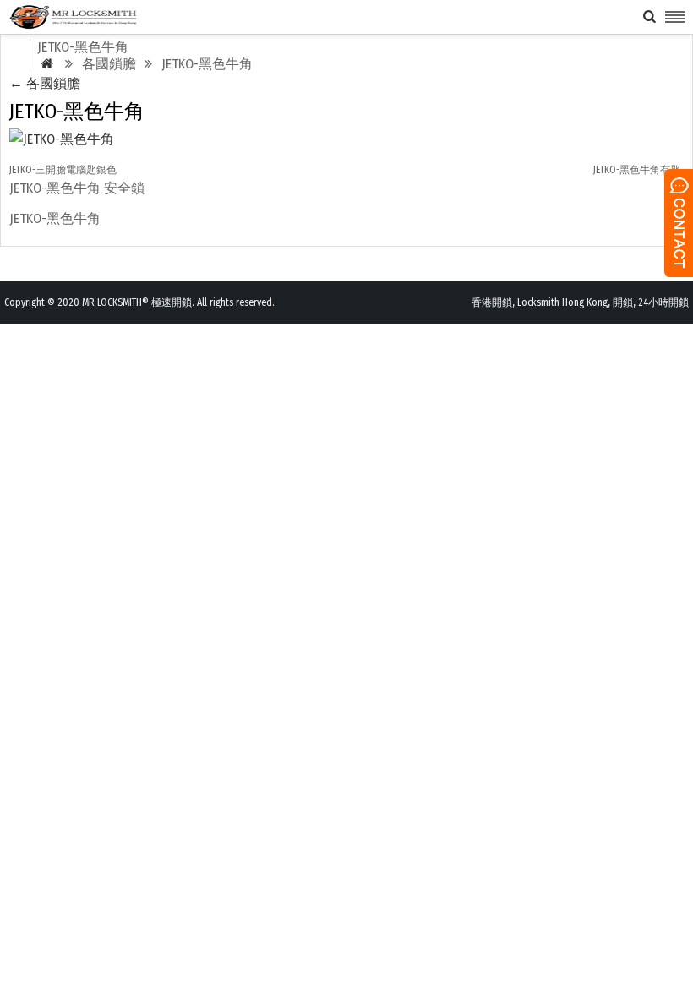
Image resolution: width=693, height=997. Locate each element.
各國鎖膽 (44, 83)
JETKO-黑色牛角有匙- (638, 170)
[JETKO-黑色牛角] (61, 139)
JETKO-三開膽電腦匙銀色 (63, 170)
